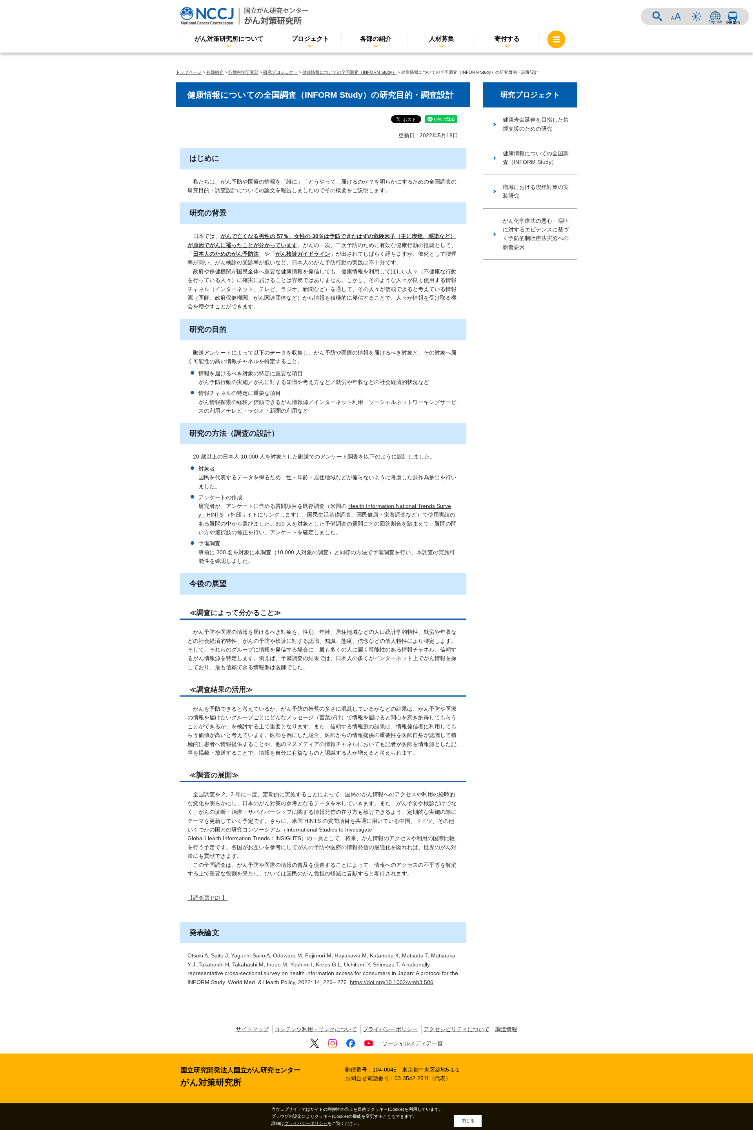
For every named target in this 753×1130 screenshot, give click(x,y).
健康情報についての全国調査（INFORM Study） (349, 72)
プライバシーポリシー (390, 1029)
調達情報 (506, 1029)
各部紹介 (215, 72)
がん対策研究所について (229, 38)
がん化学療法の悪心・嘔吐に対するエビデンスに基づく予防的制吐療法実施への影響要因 (536, 234)
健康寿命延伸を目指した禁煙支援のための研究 (536, 123)
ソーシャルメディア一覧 (412, 1043)
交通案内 (732, 16)
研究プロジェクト (280, 72)
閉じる (468, 1120)
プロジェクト (310, 38)
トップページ (189, 72)
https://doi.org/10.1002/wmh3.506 (391, 982)
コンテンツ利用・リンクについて (316, 1029)
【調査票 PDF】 (207, 898)
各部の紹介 (375, 38)
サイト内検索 (657, 16)
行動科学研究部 (243, 72)
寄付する (507, 38)
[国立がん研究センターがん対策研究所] (244, 16)
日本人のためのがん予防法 (226, 254)
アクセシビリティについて (456, 1029)
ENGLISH (715, 16)
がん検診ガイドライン (302, 254)
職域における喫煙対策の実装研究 (536, 191)
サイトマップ (252, 1029)
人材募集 (441, 38)
